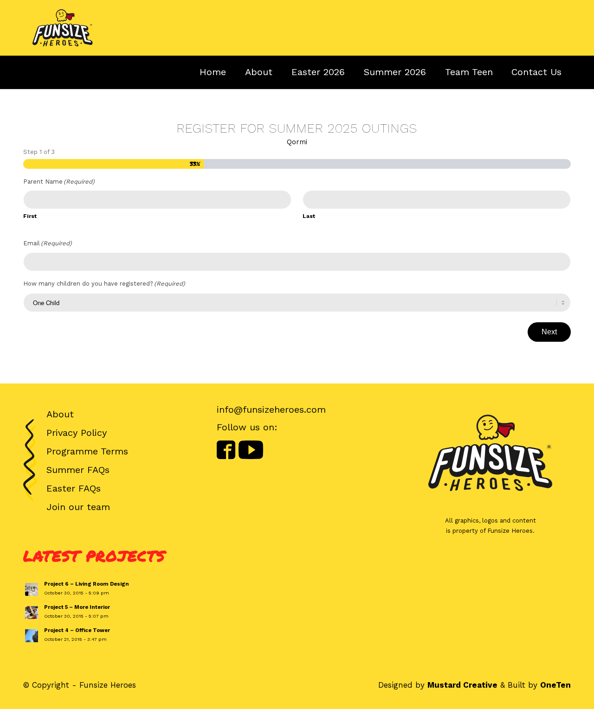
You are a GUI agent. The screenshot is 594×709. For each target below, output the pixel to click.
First (30, 216)
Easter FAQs (73, 488)
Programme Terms (87, 451)
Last (309, 216)
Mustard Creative (462, 685)
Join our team (78, 506)
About (60, 414)
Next (549, 332)
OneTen (555, 685)
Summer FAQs (78, 469)
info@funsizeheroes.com (271, 409)
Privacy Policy (76, 432)
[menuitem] (536, 72)
